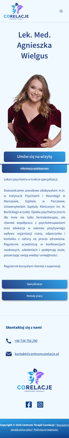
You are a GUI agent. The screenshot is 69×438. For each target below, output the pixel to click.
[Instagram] (40, 404)
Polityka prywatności (46, 429)
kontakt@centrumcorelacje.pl (37, 354)
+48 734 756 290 (25, 340)
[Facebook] (28, 404)
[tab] (34, 168)
